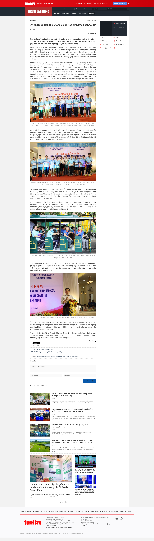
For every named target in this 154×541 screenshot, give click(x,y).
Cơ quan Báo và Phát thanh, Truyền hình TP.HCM (59, 527)
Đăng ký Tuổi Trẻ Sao (119, 3)
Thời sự (45, 511)
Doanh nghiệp (65, 13)
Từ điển (117, 37)
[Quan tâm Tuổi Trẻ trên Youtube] (116, 518)
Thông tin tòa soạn (51, 525)
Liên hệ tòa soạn (119, 48)
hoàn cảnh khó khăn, (60, 356)
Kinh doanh (62, 511)
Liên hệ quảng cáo (106, 48)
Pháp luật (56, 511)
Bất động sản (82, 13)
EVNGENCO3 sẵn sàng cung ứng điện (42, 349)
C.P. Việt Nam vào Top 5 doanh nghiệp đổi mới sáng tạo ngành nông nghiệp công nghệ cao (85, 470)
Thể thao (102, 511)
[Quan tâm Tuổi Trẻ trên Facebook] (121, 518)
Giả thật (124, 511)
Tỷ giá (103, 37)
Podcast (80, 3)
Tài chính (73, 13)
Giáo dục (107, 511)
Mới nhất (44, 386)
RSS (84, 525)
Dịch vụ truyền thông (86, 524)
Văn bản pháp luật (119, 44)
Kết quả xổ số (118, 41)
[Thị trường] (38, 11)
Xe (74, 511)
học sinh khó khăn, (48, 356)
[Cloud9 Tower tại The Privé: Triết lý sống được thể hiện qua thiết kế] (40, 430)
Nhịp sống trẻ (85, 511)
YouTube (88, 3)
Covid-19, (69, 356)
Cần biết (96, 3)
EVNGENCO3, (39, 356)
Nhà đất (113, 511)
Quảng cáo (105, 3)
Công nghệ (70, 511)
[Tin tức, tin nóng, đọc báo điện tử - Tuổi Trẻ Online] (30, 3)
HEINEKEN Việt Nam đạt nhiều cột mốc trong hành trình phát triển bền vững (72, 395)
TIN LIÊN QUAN (34, 346)
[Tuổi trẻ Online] (33, 522)
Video (40, 511)
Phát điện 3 (75, 356)
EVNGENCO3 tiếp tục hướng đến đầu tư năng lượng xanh (48, 352)
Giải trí (97, 511)
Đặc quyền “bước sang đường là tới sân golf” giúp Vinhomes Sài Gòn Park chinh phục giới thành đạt (72, 441)
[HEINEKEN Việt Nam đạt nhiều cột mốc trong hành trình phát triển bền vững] (40, 399)
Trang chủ (23, 511)
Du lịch (78, 511)
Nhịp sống (91, 13)
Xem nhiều (36, 511)
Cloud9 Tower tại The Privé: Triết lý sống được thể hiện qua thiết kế (72, 426)
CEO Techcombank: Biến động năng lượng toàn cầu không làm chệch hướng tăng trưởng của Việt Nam (85, 492)
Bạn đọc (130, 511)
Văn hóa (91, 511)
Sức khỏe (119, 511)
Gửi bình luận (89, 381)
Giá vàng (104, 41)
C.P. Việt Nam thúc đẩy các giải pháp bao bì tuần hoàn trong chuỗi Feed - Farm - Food (49, 487)
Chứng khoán (105, 44)
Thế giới (50, 511)
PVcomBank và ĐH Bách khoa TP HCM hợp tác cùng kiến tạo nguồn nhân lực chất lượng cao (72, 410)
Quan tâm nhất (34, 386)
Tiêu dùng (57, 13)
